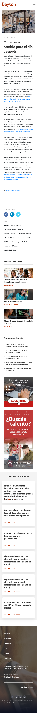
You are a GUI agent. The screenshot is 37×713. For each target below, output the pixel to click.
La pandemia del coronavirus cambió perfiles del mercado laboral (17, 605)
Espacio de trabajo (10, 250)
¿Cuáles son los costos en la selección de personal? (19, 370)
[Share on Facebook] (6, 214)
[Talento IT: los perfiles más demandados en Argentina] (18, 318)
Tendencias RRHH (24, 238)
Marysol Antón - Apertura (13, 190)
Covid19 (24, 242)
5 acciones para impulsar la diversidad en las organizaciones (17, 345)
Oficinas (15, 246)
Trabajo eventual (15, 225)
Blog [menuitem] (5, 648)
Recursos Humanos (10, 229)
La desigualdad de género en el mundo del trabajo (16, 357)
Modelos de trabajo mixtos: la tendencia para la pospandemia (18, 536)
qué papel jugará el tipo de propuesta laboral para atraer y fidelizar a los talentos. (17, 99)
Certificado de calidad (11, 677)
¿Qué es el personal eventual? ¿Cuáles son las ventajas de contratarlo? (19, 363)
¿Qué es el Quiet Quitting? (13, 301)
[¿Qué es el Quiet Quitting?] (18, 299)
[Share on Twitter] (18, 214)
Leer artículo (8, 285)
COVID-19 (7, 242)
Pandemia (7, 246)
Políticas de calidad (10, 674)
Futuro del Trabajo (10, 238)
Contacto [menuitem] (7, 659)
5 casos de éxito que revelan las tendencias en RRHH (17, 351)
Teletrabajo (16, 242)
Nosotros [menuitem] (7, 633)
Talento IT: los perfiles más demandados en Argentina (18, 322)
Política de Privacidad (8, 703)
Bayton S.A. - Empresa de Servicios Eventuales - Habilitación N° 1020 (16, 667)
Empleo (20, 229)
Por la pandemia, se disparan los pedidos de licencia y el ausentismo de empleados (17, 513)
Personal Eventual (25, 233)
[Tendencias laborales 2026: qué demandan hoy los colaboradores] (18, 277)
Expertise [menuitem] (7, 643)
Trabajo (6, 225)
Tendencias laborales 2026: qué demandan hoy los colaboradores (16, 281)
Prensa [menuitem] (6, 654)
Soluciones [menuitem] (8, 638)
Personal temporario (10, 233)
